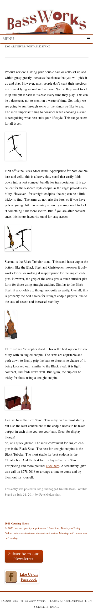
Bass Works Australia (46, 20)
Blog (40, 489)
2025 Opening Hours (17, 523)
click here (52, 465)
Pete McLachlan (49, 494)
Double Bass (67, 489)
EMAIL (54, 606)
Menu (8, 38)
